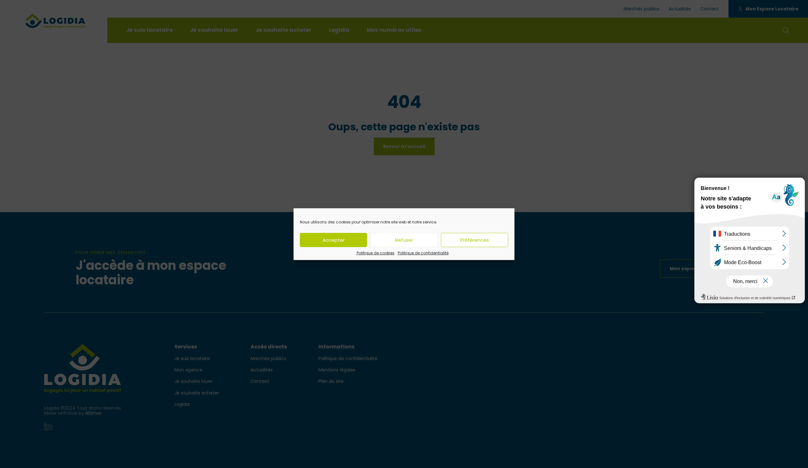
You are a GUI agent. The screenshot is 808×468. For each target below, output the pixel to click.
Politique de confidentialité (423, 252)
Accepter (334, 239)
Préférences (474, 239)
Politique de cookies (376, 252)
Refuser (404, 239)
